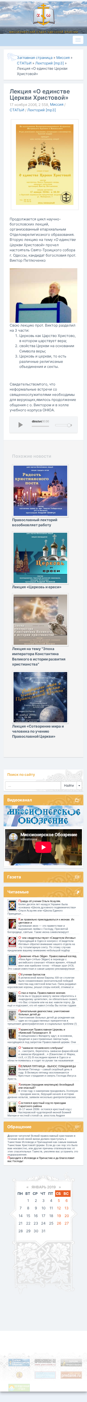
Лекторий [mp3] (41, 110)
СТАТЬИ (17, 110)
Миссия (56, 104)
